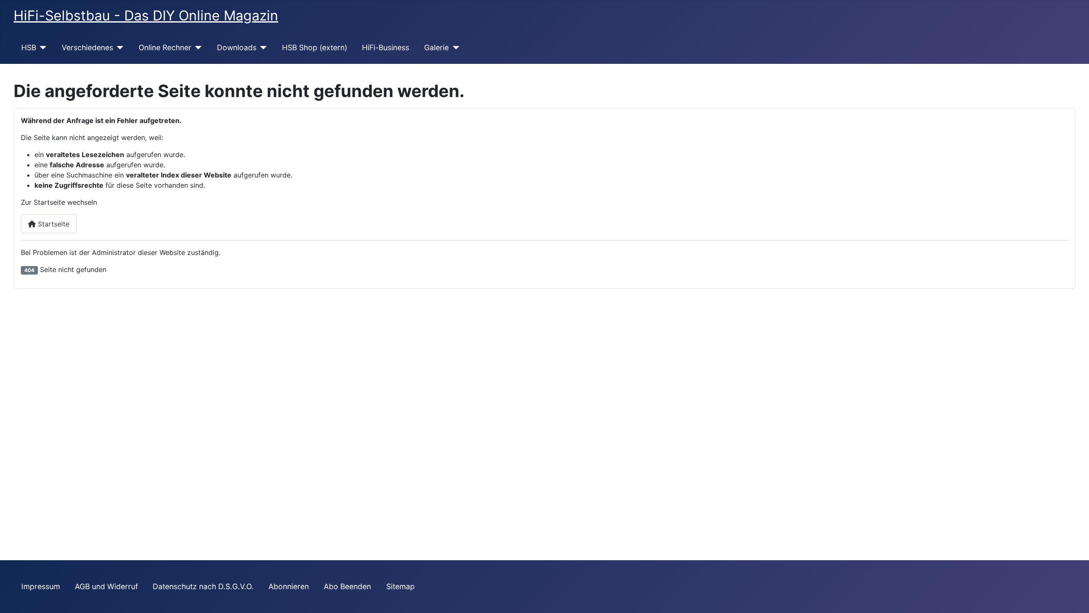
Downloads (237, 47)
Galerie (436, 47)
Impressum (40, 586)
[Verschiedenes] (118, 47)
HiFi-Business (385, 47)
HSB (28, 47)
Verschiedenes (87, 47)
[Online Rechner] (196, 47)
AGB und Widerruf (106, 586)
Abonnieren (288, 586)
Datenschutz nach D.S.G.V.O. (203, 586)
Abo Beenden (347, 586)
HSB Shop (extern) (314, 47)
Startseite (52, 224)
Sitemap (400, 586)
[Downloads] (262, 47)
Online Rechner (165, 47)
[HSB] (41, 47)
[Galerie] (454, 47)
